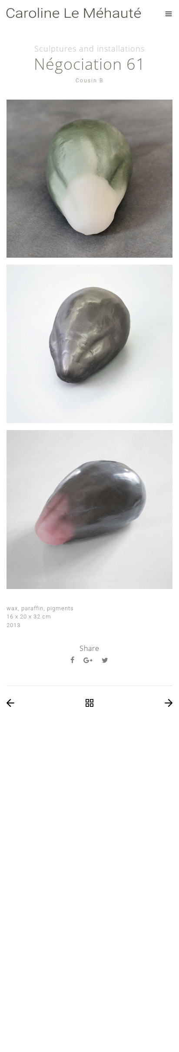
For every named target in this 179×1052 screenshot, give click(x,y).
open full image (89, 179)
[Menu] (168, 13)
